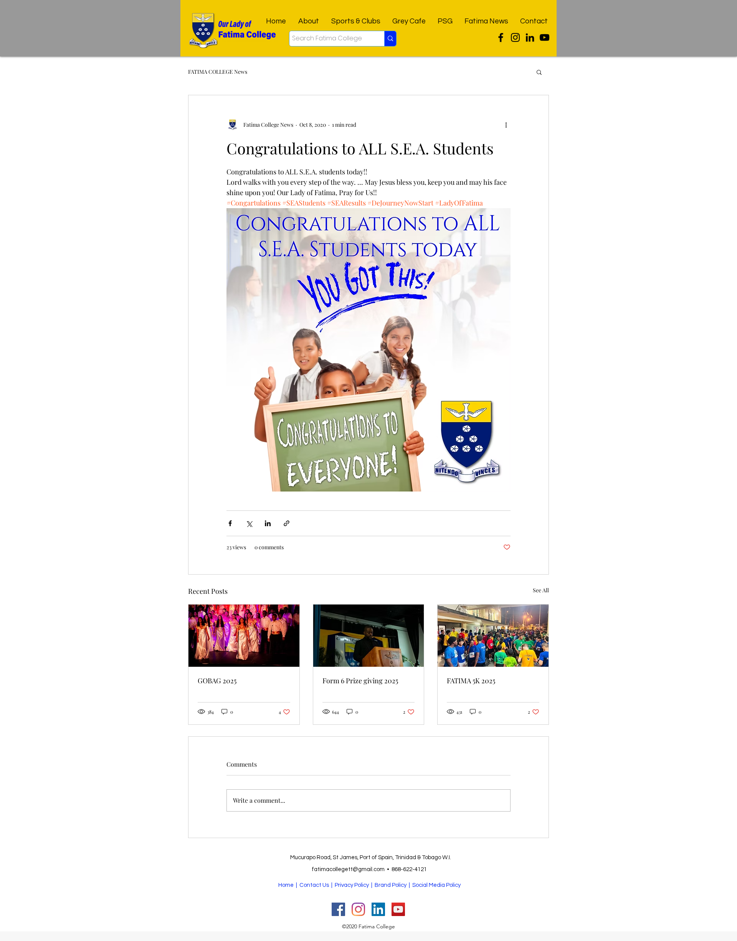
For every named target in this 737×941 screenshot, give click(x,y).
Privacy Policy (352, 885)
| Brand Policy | (391, 885)
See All (541, 590)
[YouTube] (544, 37)
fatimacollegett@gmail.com (348, 869)
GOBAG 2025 (217, 680)
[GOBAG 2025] (243, 636)
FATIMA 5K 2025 (471, 680)
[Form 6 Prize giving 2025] (368, 636)
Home (286, 885)
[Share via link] (286, 523)
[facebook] (530, 37)
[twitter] (501, 37)
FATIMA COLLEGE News (217, 71)
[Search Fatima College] (390, 38)
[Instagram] (515, 37)
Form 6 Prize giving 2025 (360, 680)
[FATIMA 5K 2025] (493, 636)
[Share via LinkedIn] (267, 523)
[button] (539, 72)
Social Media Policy (436, 885)
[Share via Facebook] (230, 523)
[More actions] (506, 124)
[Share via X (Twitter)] (249, 523)
